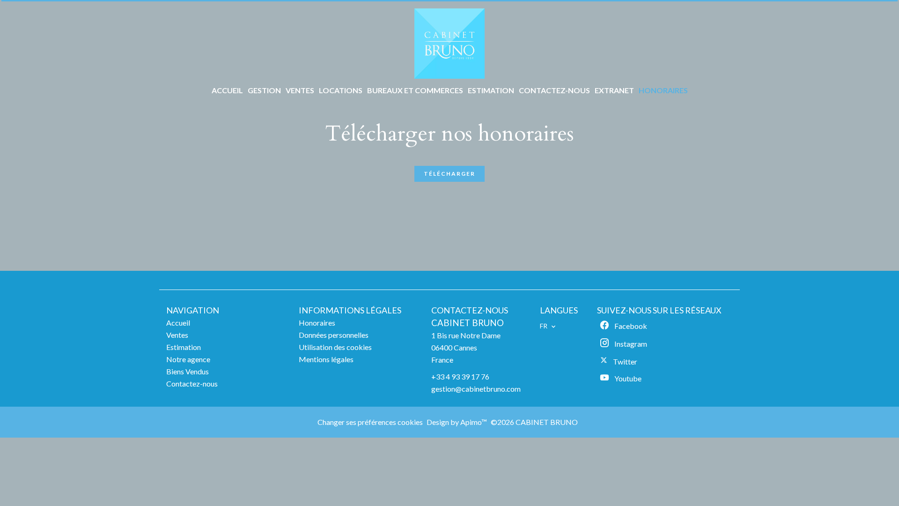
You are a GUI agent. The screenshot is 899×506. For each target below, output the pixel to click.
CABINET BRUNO (467, 323)
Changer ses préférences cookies (370, 421)
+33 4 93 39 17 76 (460, 376)
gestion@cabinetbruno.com (476, 388)
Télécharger (449, 173)
